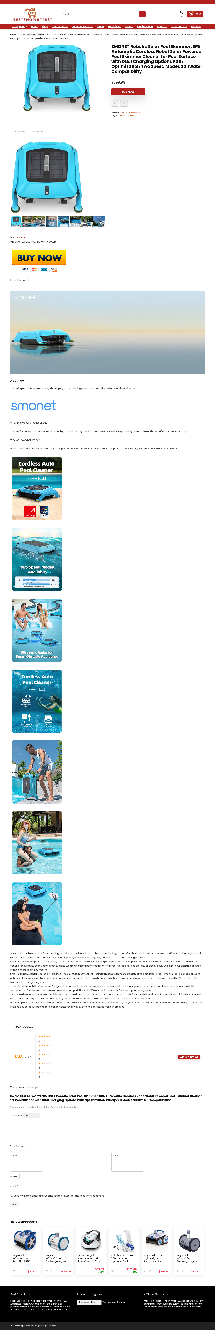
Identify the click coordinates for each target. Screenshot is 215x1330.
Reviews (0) (38, 131)
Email (14, 1186)
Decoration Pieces (82, 26)
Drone (100, 26)
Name (14, 1176)
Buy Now (128, 91)
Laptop (129, 26)
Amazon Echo (60, 26)
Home (34, 26)
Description (19, 131)
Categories (18, 26)
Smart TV (162, 26)
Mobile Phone (145, 26)
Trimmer (196, 26)
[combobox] (113, 1302)
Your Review (18, 1146)
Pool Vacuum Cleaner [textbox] (113, 1302)
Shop (45, 26)
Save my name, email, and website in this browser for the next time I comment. (59, 1195)
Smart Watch (179, 26)
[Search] (142, 14)
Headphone (114, 26)
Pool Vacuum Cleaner (33, 34)
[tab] (19, 131)
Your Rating (16, 1115)
